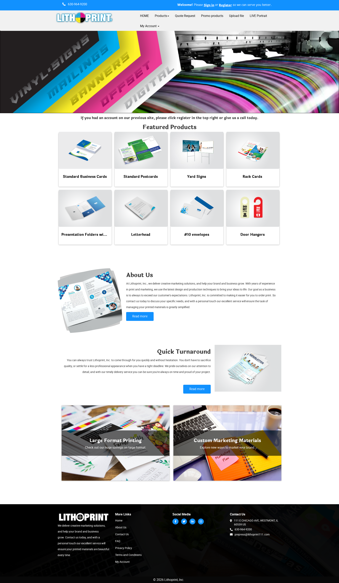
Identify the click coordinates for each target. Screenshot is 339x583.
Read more (140, 316)
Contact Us (122, 534)
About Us (120, 527)
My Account (122, 562)
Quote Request (185, 16)
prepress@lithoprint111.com (252, 534)
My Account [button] (148, 26)
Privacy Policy (123, 548)
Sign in (209, 5)
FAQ (117, 541)
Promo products (212, 16)
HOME (144, 16)
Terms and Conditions (128, 555)
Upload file (236, 16)
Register (225, 5)
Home (118, 520)
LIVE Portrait (258, 16)
